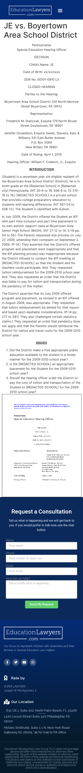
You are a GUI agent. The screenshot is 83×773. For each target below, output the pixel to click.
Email (9, 565)
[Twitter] (15, 662)
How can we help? (18, 578)
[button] (60, 10)
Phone (10, 553)
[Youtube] (24, 662)
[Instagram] (33, 662)
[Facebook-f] (7, 662)
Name (10, 540)
